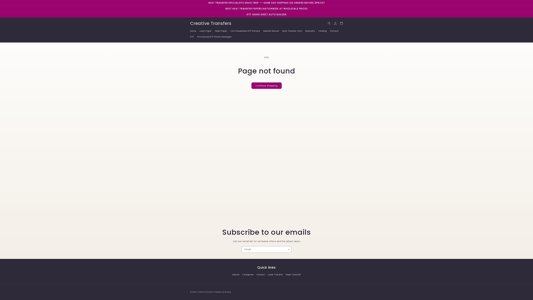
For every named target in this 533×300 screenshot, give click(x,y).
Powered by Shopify (222, 292)
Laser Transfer (275, 274)
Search (236, 274)
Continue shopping (267, 85)
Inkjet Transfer (293, 274)
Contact (261, 274)
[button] (329, 23)
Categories (248, 274)
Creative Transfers (206, 292)
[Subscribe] (288, 249)
